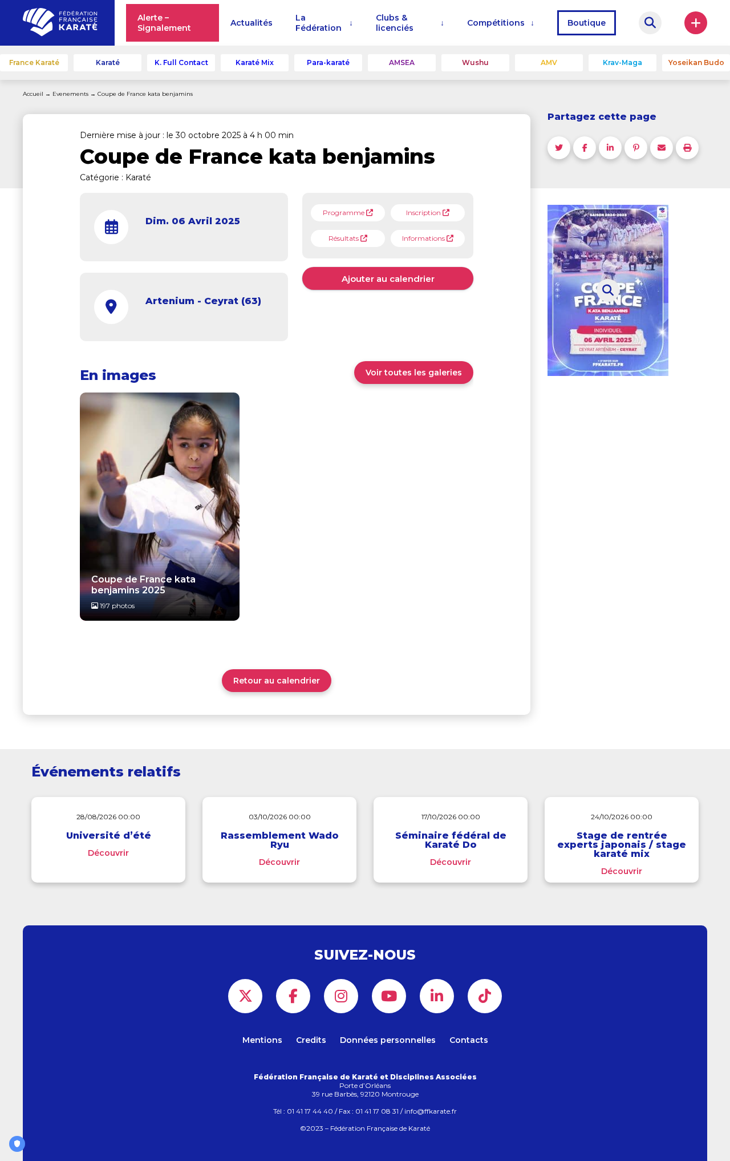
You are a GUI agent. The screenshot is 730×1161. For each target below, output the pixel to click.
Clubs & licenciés (394, 23)
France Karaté (34, 62)
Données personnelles (388, 1040)
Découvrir (108, 853)
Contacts (468, 1040)
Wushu (475, 62)
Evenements (70, 94)
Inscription (424, 212)
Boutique (586, 23)
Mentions (262, 1040)
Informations (424, 238)
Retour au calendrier (276, 680)
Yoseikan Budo (696, 62)
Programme (344, 212)
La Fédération (318, 23)
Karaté (108, 62)
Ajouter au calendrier (388, 278)
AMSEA (402, 62)
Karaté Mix (255, 62)
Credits (311, 1040)
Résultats (344, 238)
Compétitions (496, 23)
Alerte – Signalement (164, 23)
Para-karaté (328, 62)
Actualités (251, 23)
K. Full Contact (181, 62)
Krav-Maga (622, 62)
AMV (549, 62)
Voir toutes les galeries (414, 372)
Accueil (33, 94)
